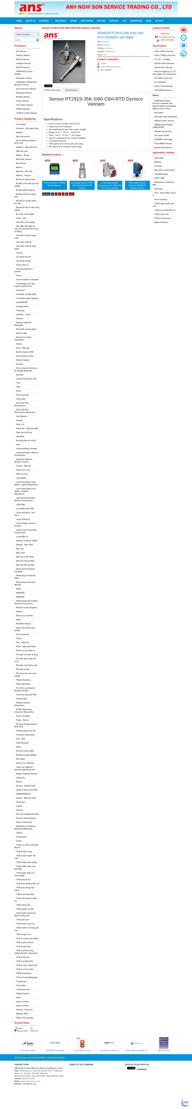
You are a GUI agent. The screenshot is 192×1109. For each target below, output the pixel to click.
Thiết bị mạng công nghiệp (27, 938)
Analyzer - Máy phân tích (26, 147)
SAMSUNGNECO (23, 793)
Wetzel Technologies (24, 1017)
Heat (18, 444)
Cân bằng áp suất (23, 256)
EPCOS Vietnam (23, 67)
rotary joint (20, 777)
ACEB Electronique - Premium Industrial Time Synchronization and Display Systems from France (164, 104)
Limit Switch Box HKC (25, 508)
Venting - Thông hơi (24, 1009)
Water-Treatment (161, 222)
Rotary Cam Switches (25, 763)
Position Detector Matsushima (22, 704)
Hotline (103, 63)
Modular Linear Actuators (26, 607)
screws (19, 806)
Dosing (19, 343)
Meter (18, 588)
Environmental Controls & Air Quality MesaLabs (25, 369)
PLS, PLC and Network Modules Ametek (24, 689)
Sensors (19, 810)
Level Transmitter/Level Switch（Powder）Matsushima (25, 491)
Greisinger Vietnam (24, 78)
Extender (20, 374)
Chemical (158, 166)
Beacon (19, 167)
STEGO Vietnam (23, 109)
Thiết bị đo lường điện (25, 894)
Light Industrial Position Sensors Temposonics (24, 499)
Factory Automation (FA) (26, 378)
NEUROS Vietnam (23, 623)
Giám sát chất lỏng (24, 432)
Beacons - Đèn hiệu (24, 171)
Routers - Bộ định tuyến (26, 785)
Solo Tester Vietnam (24, 105)
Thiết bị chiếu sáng (24, 851)
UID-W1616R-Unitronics (164, 63)
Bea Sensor (21, 163)
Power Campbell (23, 716)
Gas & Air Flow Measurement (21, 404)
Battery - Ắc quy (22, 155)
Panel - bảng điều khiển (26, 646)
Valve (18, 997)
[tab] (52, 90)
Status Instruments (24, 822)
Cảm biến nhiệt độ (23, 242)
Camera (19, 252)
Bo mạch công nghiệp (25, 214)
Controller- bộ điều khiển (26, 294)
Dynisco (106, 44)
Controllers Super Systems (27, 298)
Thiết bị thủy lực (22, 957)
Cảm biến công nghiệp (25, 222)
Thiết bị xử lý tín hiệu (24, 969)
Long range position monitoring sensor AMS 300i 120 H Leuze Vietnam (109, 185)
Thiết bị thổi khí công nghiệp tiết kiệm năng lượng (25, 951)
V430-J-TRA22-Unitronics (164, 55)
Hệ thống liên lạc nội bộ (26, 440)
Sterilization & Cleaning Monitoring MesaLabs (24, 827)
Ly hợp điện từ (22, 536)
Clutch (18, 275)
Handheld (20, 436)
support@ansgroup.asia (111, 66)
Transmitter (21, 985)
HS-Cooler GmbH (161, 135)
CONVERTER (22, 302)
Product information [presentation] (52, 90)
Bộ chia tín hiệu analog (25, 179)
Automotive (159, 158)
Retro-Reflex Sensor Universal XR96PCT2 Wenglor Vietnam (137, 185)
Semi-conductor (160, 199)
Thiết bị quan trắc (23, 946)
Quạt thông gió (22, 742)
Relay (18, 746)
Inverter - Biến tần (23, 465)
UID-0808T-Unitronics (163, 78)
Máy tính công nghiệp (25, 560)
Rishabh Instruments (162, 131)
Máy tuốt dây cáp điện (25, 564)
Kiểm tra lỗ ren (22, 474)
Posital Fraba (21, 698)
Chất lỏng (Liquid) (23, 260)
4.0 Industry (21, 124)
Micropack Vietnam (24, 92)
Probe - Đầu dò (22, 720)
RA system (158, 112)
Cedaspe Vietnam (23, 63)
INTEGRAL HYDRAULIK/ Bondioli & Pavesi (25, 83)
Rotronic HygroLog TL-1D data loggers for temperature (164, 72)
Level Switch (21, 478)
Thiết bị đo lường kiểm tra (165, 210)
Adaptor (19, 132)
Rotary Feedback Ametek (26, 773)
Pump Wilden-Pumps (163, 143)
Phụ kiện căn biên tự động (27, 654)
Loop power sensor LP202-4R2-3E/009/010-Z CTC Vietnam (82, 185)
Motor (18, 619)
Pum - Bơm (20, 738)
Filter (18, 386)
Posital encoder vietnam (164, 120)
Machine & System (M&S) (26, 540)
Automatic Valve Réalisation (165, 116)
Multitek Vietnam (23, 96)
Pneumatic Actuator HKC (26, 694)
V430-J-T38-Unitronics (163, 86)
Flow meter (20, 399)
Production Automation (25, 734)
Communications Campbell (27, 279)
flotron (18, 390)
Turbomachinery (23, 989)
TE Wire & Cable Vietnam (26, 113)
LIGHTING (20, 504)
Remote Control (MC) (25, 750)
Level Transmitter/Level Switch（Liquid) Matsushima (26, 483)
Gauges (19, 420)
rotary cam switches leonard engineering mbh (24, 768)
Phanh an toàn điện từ (25, 650)
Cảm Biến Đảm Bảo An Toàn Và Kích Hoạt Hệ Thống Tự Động (26, 229)
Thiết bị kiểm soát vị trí (25, 923)
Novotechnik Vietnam (163, 147)
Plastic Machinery (23, 680)
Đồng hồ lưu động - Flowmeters (23, 338)
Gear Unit (20, 424)
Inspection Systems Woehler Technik (23, 460)
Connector (20, 290)
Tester (18, 840)
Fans (18, 382)
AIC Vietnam (21, 51)
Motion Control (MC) (24, 615)
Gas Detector (21, 416)
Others (19, 638)
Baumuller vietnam (24, 159)
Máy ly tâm (20, 552)
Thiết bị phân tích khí (25, 942)
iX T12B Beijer (160, 82)
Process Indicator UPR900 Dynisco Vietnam (54, 184)
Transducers (21, 981)
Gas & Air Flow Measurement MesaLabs (24, 410)
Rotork (19, 781)
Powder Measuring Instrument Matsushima (24, 710)
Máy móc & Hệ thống (25, 556)
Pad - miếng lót (22, 642)
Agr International (23, 136)
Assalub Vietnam (23, 55)
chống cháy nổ (22, 264)
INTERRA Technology (163, 139)
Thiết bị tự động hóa (24, 961)
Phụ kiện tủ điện (23, 669)
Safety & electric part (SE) (26, 789)
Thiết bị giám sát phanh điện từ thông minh (25, 914)
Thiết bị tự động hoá (162, 218)
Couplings (20, 310)
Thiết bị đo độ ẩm (23, 879)
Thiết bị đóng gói (23, 905)
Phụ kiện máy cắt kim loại (26, 665)
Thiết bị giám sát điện (25, 909)
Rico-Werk (20, 759)
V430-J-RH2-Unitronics (163, 51)
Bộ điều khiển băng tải (25, 190)
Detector (19, 318)
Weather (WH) (22, 1013)
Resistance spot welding (26, 755)
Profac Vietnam (22, 100)
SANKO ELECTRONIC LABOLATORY (163, 126)
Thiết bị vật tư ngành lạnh (26, 965)
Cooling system (22, 306)
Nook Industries (22, 634)
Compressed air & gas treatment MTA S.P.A (24, 284)
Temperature (21, 836)
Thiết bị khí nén (22, 919)
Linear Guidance (23, 519)
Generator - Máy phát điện (27, 428)
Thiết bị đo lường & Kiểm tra (27, 883)
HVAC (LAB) (159, 178)
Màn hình (20, 548)
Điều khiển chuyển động (26, 329)
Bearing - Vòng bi (23, 175)
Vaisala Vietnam (22, 993)
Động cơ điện (21, 333)
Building (157, 162)
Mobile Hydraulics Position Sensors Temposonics (26, 602)
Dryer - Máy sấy (22, 347)
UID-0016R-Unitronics (163, 67)
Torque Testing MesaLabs (27, 977)
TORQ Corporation (24, 973)
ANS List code (22, 151)
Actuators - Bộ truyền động (27, 128)
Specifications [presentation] (71, 90)
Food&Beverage (161, 174)
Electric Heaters (22, 360)
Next (71, 194)
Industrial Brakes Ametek (26, 448)
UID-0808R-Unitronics (163, 90)
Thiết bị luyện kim (23, 934)
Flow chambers (22, 394)
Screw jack (20, 802)
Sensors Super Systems (26, 818)
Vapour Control (22, 1001)
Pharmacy (158, 188)
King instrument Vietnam (26, 88)
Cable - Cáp (21, 218)
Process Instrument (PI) (26, 730)
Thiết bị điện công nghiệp (26, 862)
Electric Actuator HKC (25, 352)
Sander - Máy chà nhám (26, 797)
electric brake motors (25, 356)
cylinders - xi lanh (23, 314)
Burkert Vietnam (23, 59)
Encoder (19, 364)
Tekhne (19, 832)
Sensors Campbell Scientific (27, 814)
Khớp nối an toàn (23, 469)
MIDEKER (20, 592)
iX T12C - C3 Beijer (162, 59)
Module (19, 611)
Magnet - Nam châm (24, 544)
